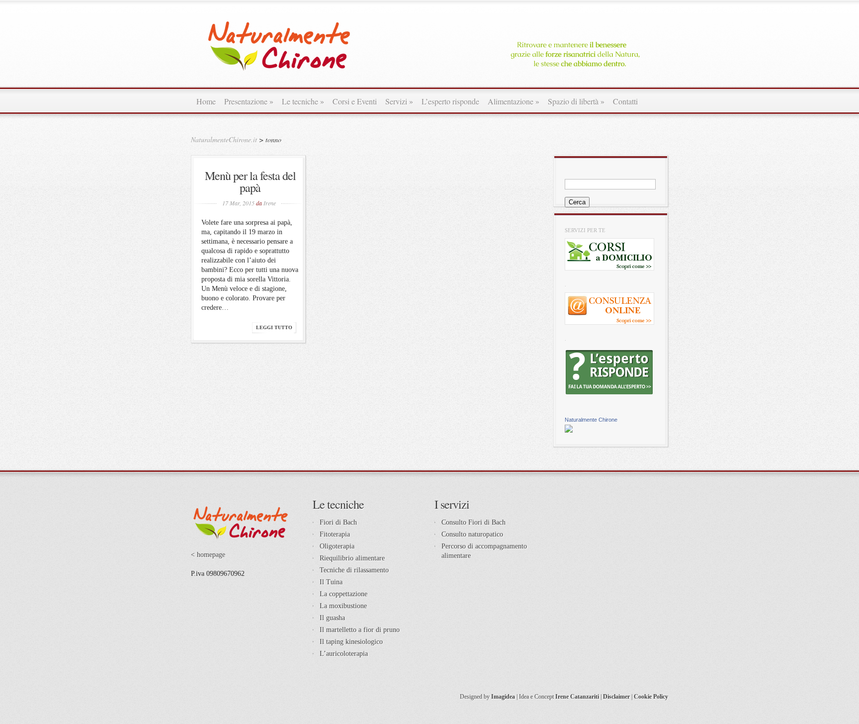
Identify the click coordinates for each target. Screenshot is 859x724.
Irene (269, 203)
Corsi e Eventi (355, 101)
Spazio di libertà (576, 101)
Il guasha (332, 618)
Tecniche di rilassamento (354, 570)
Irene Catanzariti (577, 696)
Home (206, 101)
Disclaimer (616, 696)
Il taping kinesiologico (351, 641)
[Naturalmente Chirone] (569, 430)
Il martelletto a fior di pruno (360, 630)
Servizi (399, 101)
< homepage (208, 554)
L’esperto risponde (450, 101)
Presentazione (248, 101)
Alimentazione (513, 101)
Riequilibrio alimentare (352, 558)
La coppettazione (343, 594)
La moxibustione (343, 606)
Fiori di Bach (338, 522)
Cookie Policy (651, 696)
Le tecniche (303, 101)
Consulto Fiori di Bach (473, 522)
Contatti (625, 101)
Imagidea (503, 696)
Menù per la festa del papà (250, 181)
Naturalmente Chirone (591, 420)
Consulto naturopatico (472, 534)
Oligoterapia (337, 546)
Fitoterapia (335, 534)
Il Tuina (331, 582)
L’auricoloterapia (344, 653)
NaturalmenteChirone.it (224, 139)
